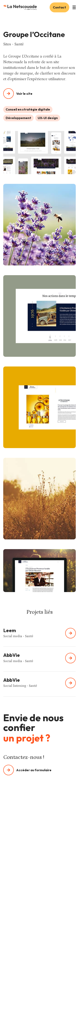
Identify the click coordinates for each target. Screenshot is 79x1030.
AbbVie (11, 655)
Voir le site (24, 94)
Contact (59, 7)
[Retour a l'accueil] (20, 7)
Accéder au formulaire (33, 770)
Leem (9, 630)
